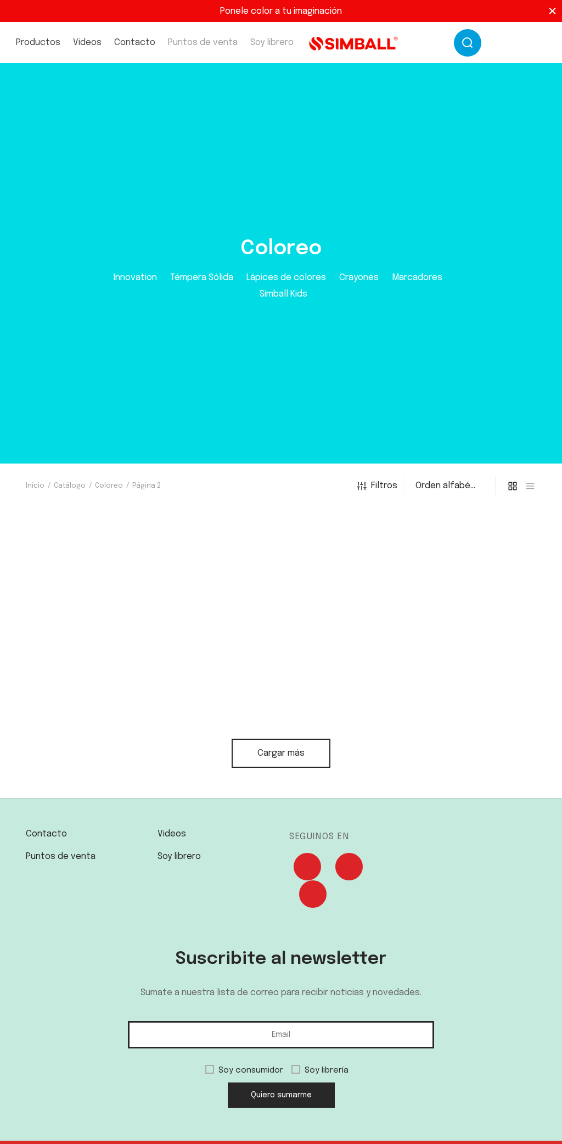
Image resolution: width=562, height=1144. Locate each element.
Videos (87, 42)
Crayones (359, 277)
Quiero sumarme (281, 1095)
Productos (38, 42)
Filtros (384, 485)
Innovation (135, 277)
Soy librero (272, 42)
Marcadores (417, 277)
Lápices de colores (286, 277)
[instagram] (506, 44)
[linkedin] (313, 897)
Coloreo (109, 486)
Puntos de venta (203, 42)
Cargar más (281, 753)
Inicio (35, 486)
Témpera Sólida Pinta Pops (215, 714)
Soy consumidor (250, 1070)
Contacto (134, 42)
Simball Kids (283, 294)
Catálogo (70, 486)
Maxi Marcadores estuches (83, 718)
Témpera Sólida (201, 277)
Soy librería (327, 1070)
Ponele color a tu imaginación (281, 11)
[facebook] (534, 44)
